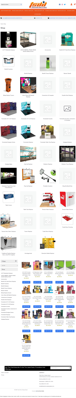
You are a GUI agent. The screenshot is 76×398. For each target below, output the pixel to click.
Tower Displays (61, 10)
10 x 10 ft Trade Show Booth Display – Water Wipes (48, 298)
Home (2, 24)
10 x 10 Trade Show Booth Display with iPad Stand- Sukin (59, 322)
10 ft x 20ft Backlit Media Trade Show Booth (48, 274)
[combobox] (10, 4)
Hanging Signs (71, 10)
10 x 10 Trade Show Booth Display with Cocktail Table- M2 (48, 322)
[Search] (21, 4)
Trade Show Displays (17, 10)
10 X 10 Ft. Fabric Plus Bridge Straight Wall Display (37, 322)
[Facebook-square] (59, 4)
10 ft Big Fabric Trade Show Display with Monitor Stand (37, 274)
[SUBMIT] (67, 368)
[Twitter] (65, 4)
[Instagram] (62, 4)
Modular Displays (39, 10)
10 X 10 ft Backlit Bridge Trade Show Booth (59, 274)
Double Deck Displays (51, 10)
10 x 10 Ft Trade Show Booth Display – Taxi (37, 298)
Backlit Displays (29, 10)
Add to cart (26, 282)
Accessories (37, 14)
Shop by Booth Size (6, 10)
